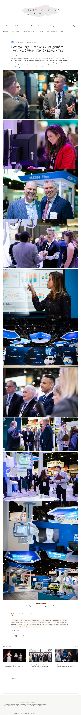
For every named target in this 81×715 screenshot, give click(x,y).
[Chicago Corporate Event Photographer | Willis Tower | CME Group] (66, 655)
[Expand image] (40, 94)
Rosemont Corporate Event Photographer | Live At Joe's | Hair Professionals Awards (14, 665)
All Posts (5, 31)
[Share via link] (23, 636)
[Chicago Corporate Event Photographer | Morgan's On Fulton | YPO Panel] (40, 655)
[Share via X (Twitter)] (16, 636)
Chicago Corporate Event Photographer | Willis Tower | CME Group (65, 665)
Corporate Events (29, 31)
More (61, 31)
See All (76, 646)
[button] (75, 31)
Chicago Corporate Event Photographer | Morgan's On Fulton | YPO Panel (39, 665)
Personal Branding (52, 31)
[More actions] (69, 42)
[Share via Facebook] (12, 636)
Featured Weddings (16, 31)
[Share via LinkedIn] (19, 636)
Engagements (40, 31)
